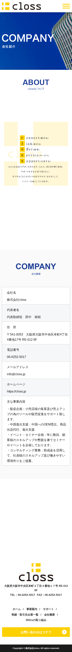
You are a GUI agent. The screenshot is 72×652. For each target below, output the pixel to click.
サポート (48, 609)
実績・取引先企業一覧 (25, 614)
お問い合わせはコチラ (36, 632)
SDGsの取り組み (36, 620)
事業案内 (31, 609)
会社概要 (49, 614)
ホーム (17, 609)
